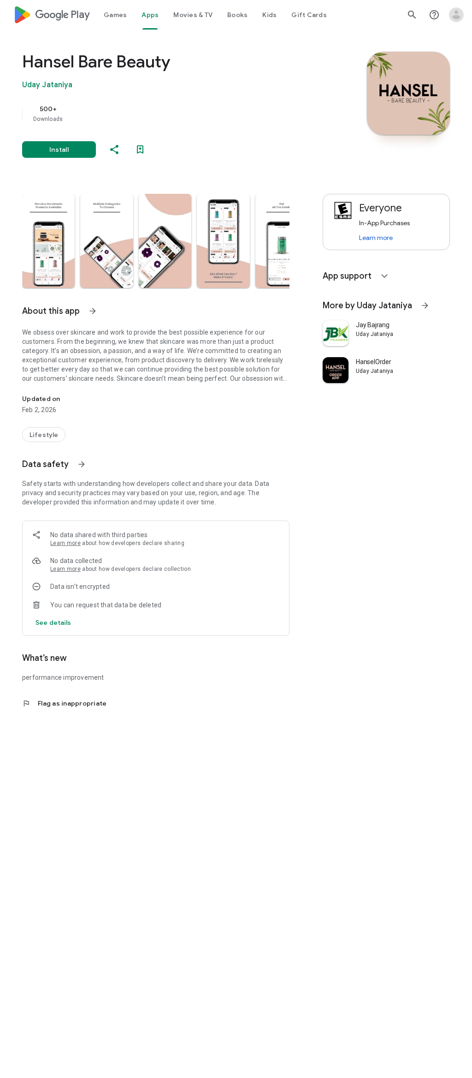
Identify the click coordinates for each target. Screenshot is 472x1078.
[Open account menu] (456, 15)
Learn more (65, 543)
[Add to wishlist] (140, 149)
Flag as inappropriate (64, 703)
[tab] (115, 15)
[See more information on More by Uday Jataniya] (425, 305)
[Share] (114, 149)
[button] (48, 241)
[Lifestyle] (43, 435)
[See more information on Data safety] (82, 464)
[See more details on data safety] (53, 622)
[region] (168, 113)
